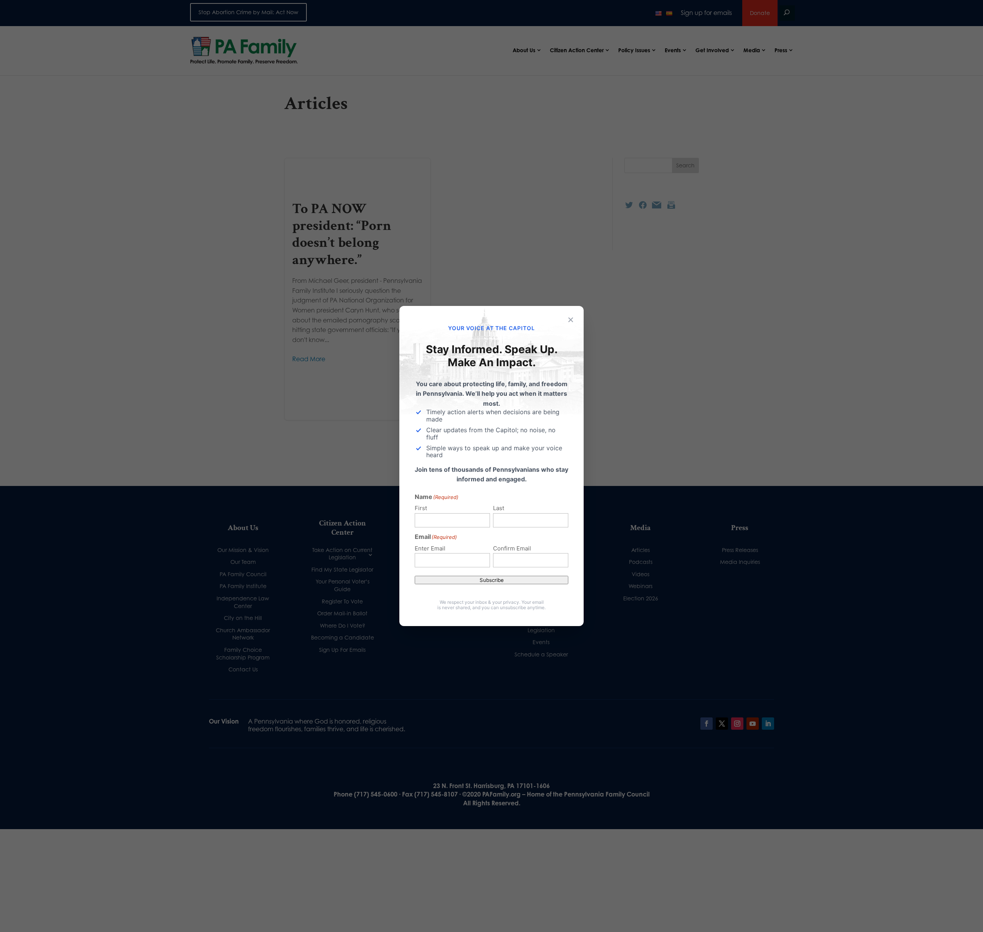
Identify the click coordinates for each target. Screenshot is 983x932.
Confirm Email (512, 548)
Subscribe (492, 580)
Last (498, 508)
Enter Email (430, 548)
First (421, 508)
